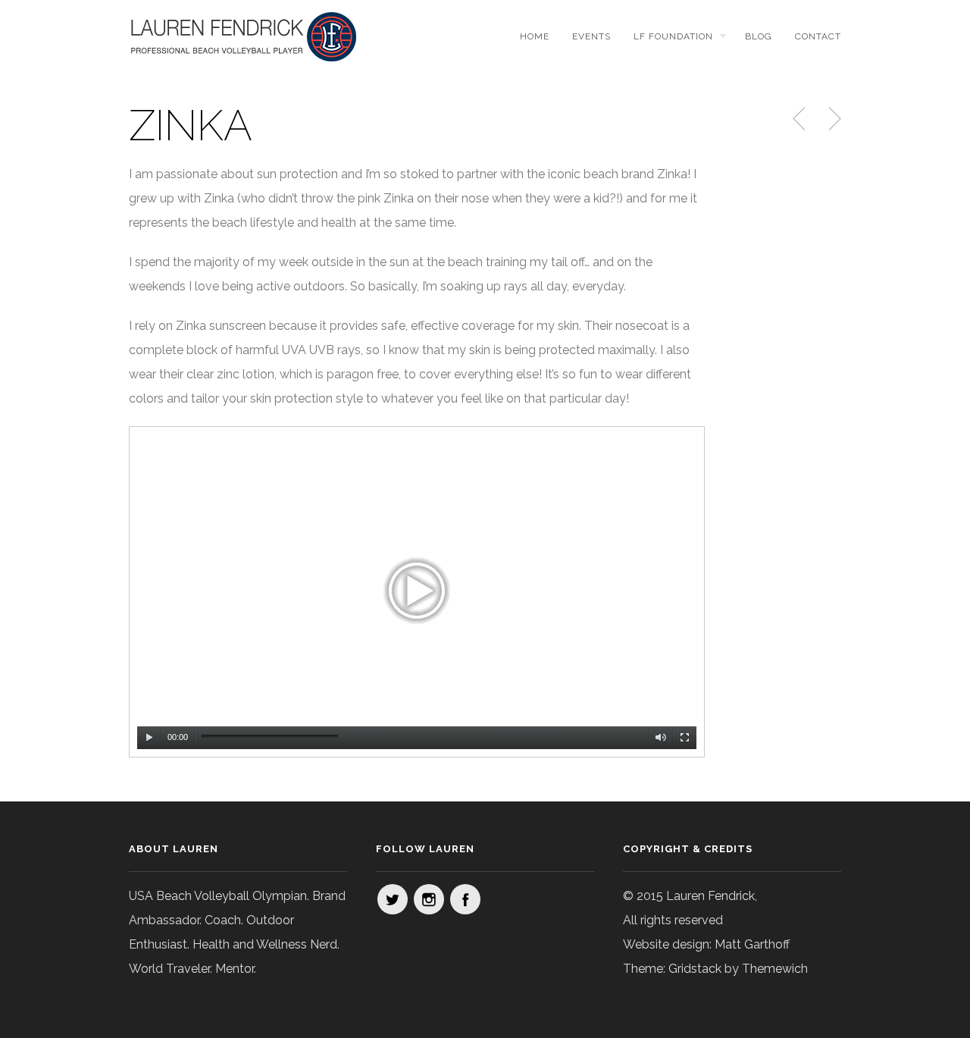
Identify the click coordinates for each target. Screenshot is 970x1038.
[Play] (149, 738)
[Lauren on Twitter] (392, 899)
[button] (417, 591)
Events (591, 36)
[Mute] (661, 738)
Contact (818, 36)
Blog (758, 36)
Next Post (833, 119)
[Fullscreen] (685, 738)
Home (534, 36)
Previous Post (800, 119)
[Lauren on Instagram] (429, 899)
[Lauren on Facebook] (465, 899)
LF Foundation (673, 36)
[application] (416, 591)
